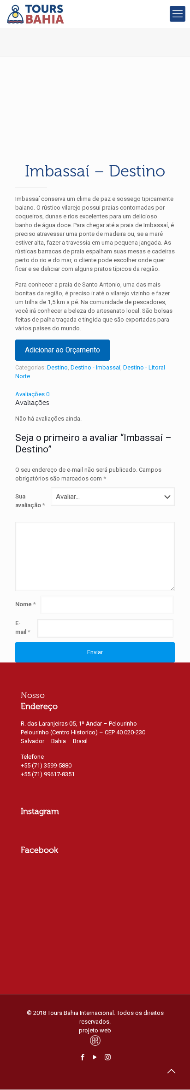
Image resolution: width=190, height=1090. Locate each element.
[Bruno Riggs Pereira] (95, 1044)
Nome (25, 604)
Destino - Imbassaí (95, 367)
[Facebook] (83, 1057)
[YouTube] (95, 1057)
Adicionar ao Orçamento (62, 350)
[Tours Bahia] (35, 13)
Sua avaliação (30, 501)
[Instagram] (108, 1057)
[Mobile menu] (177, 14)
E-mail (22, 627)
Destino (57, 367)
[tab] (95, 394)
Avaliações (32, 394)
